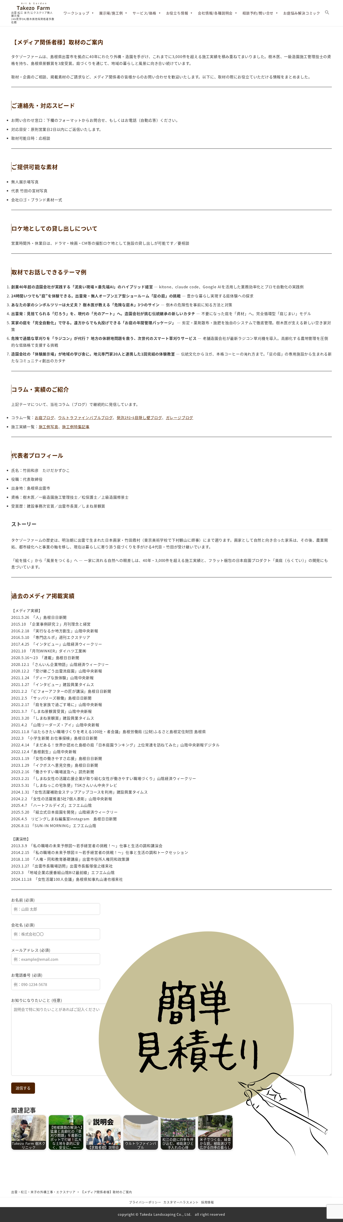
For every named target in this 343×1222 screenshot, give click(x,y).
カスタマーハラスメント (181, 1202)
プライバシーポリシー (145, 1202)
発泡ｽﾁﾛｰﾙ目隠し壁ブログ (139, 417)
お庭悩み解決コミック (301, 12)
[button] (327, 13)
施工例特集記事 (76, 426)
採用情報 (207, 1202)
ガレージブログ (179, 417)
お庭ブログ (44, 417)
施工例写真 (48, 426)
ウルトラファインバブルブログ (85, 417)
